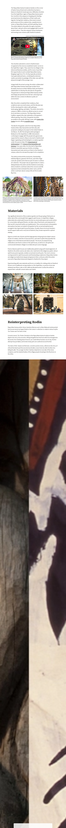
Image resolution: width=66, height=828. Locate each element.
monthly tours (29, 121)
